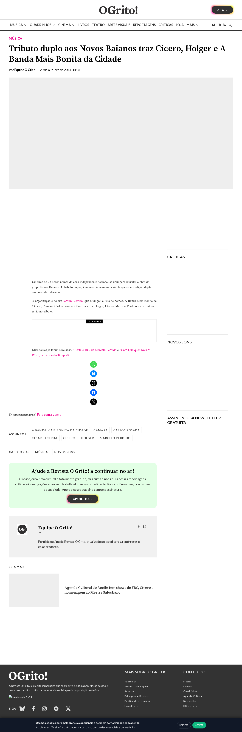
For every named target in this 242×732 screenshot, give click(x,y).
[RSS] (224, 25)
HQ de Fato (190, 706)
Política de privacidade (138, 701)
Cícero (69, 438)
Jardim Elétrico (73, 300)
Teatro (98, 25)
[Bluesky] (213, 25)
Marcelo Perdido (115, 438)
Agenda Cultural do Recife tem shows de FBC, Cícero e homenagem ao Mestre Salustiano (108, 590)
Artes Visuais (119, 25)
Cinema (64, 25)
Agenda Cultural (193, 696)
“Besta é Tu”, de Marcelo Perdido (94, 350)
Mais (191, 25)
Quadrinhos (40, 25)
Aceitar (199, 725)
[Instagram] (219, 25)
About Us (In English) (137, 686)
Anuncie (129, 691)
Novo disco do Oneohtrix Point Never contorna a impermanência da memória (208, 319)
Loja (180, 25)
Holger (87, 438)
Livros (83, 25)
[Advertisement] (197, 219)
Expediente (131, 706)
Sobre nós (131, 681)
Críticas (166, 25)
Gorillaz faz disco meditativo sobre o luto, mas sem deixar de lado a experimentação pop (207, 294)
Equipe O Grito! (25, 70)
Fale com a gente (49, 415)
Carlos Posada (126, 430)
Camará (101, 430)
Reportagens (144, 25)
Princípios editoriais (137, 696)
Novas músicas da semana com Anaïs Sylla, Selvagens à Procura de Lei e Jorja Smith (192, 396)
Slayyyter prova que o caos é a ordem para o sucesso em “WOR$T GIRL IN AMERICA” (208, 272)
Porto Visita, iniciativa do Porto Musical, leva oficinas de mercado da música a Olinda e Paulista (102, 334)
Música (16, 25)
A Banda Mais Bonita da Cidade (60, 430)
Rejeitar (183, 725)
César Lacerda (45, 438)
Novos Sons (64, 452)
